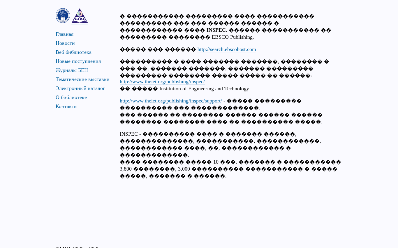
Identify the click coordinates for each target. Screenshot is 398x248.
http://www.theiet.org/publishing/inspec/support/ (171, 101)
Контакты (67, 106)
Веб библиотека (73, 52)
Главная (64, 34)
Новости (65, 43)
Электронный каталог (80, 88)
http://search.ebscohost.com (227, 49)
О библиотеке (71, 97)
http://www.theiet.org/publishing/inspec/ (162, 81)
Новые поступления (78, 61)
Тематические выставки (83, 79)
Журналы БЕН (72, 70)
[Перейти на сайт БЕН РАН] (63, 15)
